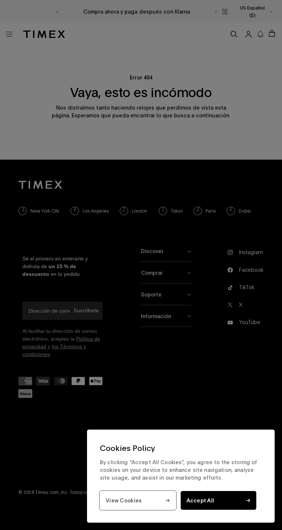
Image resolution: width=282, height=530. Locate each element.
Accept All (200, 500)
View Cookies (124, 500)
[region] (181, 476)
